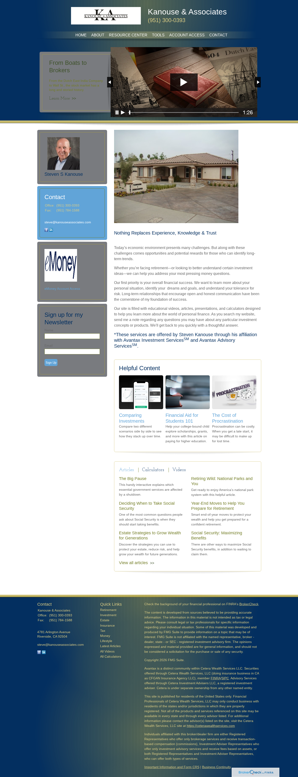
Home (81, 35)
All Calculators (110, 656)
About (97, 35)
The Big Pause (132, 478)
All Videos (107, 651)
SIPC (225, 678)
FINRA (215, 678)
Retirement (108, 610)
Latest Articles (110, 646)
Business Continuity (216, 767)
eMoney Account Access (62, 288)
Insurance (107, 625)
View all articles (133, 562)
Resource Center (128, 35)
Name (48, 330)
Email (48, 345)
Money (105, 636)
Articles (126, 470)
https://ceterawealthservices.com (211, 726)
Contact (218, 35)
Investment (108, 615)
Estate (104, 620)
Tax (102, 630)
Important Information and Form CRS (171, 767)
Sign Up (51, 362)
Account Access (187, 35)
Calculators (153, 470)
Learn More (59, 99)
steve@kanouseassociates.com (67, 222)
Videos (179, 470)
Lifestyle (106, 641)
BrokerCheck (248, 604)
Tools (158, 35)
